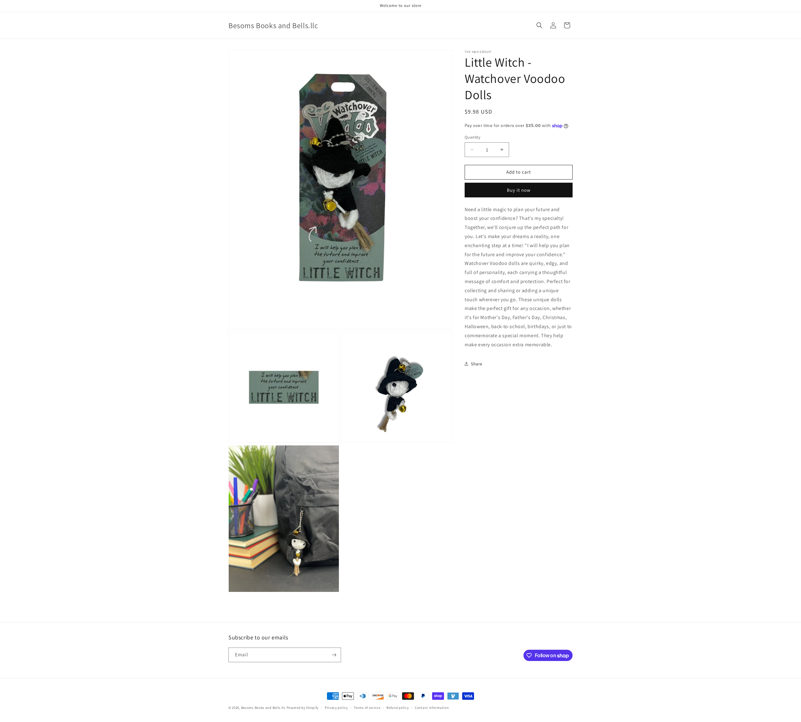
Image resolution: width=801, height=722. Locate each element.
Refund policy (397, 707)
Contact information (432, 707)
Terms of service (367, 707)
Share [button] (476, 364)
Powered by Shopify (303, 707)
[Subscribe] (334, 655)
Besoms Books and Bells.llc (263, 707)
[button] (539, 25)
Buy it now (519, 190)
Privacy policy (336, 707)
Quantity (472, 137)
